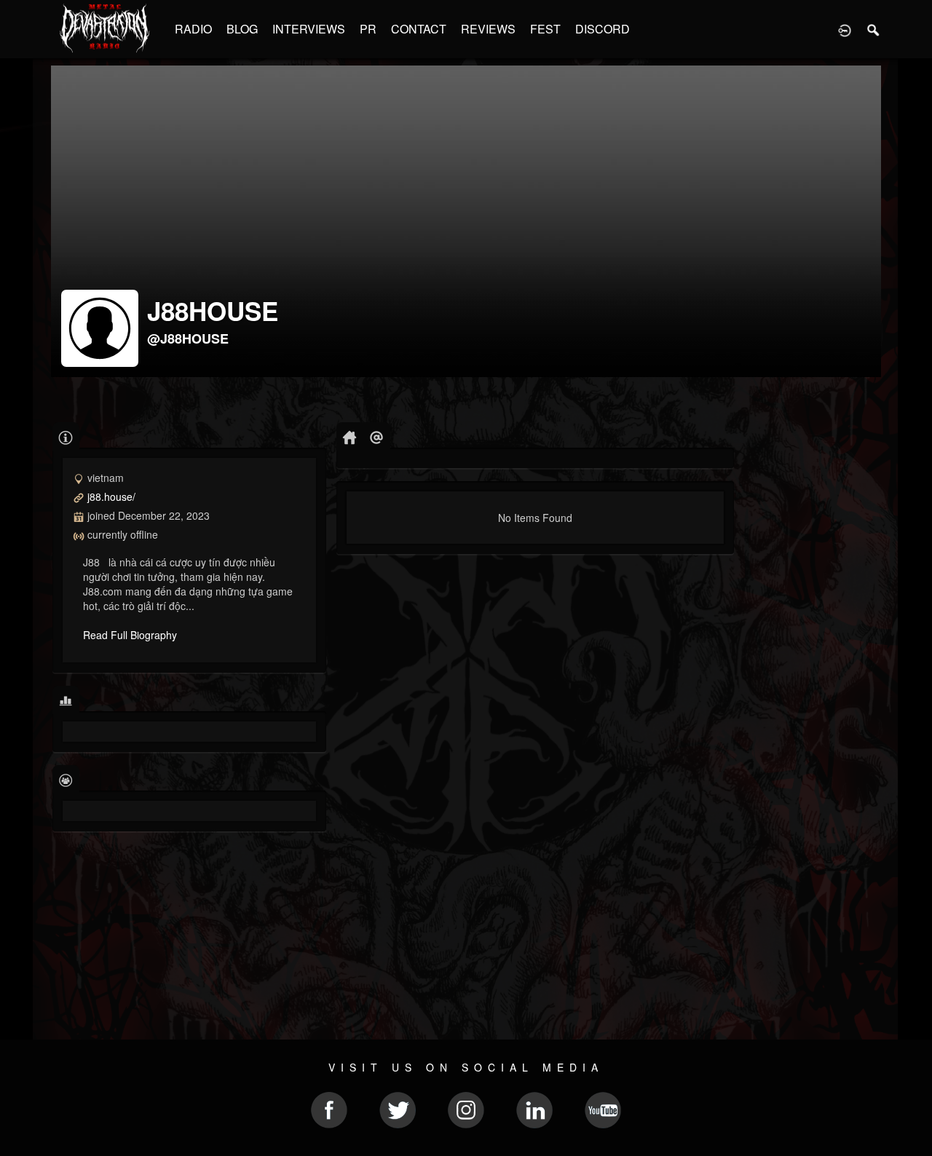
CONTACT (418, 28)
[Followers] (66, 779)
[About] (66, 436)
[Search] (873, 29)
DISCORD (602, 28)
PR (368, 28)
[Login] (844, 29)
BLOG (242, 28)
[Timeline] (350, 436)
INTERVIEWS (308, 28)
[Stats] (66, 700)
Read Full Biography (130, 635)
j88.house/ (111, 496)
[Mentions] (376, 436)
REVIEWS (488, 28)
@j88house (188, 338)
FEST (545, 28)
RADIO (193, 28)
